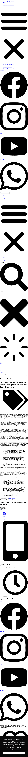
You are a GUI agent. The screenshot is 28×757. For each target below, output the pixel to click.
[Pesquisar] (0, 362)
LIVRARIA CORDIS (7, 3)
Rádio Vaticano (12, 498)
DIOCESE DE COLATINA (8, 5)
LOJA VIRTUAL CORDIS (8, 1)
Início (4, 195)
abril (1, 367)
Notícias (4, 196)
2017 (1, 365)
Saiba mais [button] (16, 749)
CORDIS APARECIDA (8, 2)
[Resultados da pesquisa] (14, 347)
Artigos (4, 198)
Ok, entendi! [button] (14, 752)
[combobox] (6, 291)
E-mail (1, 507)
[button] (14, 35)
